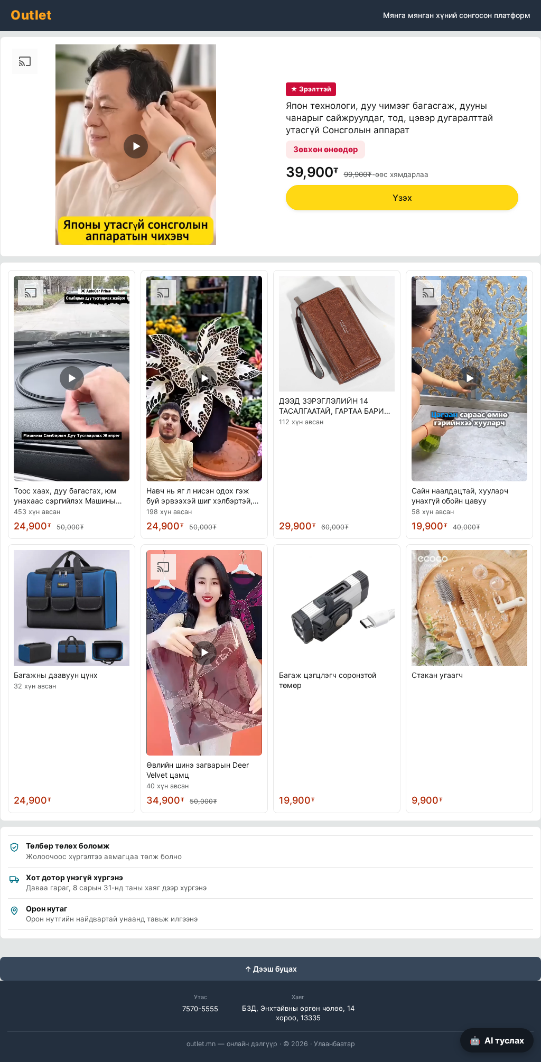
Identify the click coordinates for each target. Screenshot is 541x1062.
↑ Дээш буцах (271, 968)
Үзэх (402, 197)
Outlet (31, 15)
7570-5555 (200, 1008)
